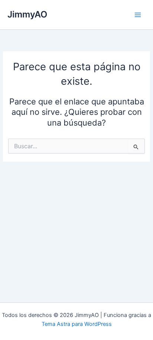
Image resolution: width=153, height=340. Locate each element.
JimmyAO (27, 14)
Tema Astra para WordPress (77, 324)
